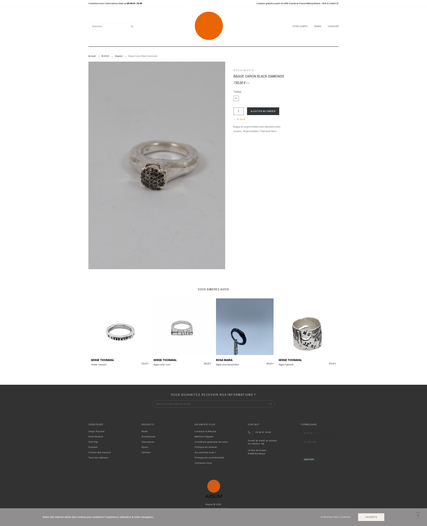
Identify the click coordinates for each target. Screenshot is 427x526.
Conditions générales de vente (211, 442)
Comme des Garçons (99, 452)
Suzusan (93, 447)
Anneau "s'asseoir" (99, 364)
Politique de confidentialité (209, 457)
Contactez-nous (96, 3)
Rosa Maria (244, 70)
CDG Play (93, 442)
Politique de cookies (206, 447)
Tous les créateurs (98, 457)
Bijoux (145, 447)
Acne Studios (95, 436)
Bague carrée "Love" (161, 364)
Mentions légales (204, 436)
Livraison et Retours (205, 431)
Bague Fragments (286, 364)
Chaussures (148, 442)
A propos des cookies (336, 517)
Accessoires (148, 436)
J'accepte (371, 517)
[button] (418, 516)
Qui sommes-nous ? (205, 452)
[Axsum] (213, 26)
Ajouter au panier (263, 111)
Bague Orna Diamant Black (227, 364)
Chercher (134, 26)
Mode (145, 431)
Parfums (146, 452)
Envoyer (309, 459)
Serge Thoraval (102, 360)
